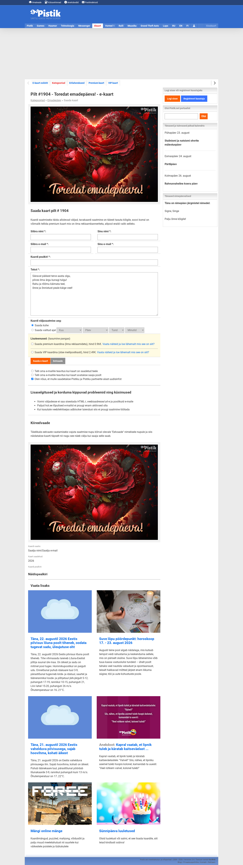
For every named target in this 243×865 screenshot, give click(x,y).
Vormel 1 (110, 25)
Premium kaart (96, 83)
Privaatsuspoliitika (191, 862)
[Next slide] (214, 83)
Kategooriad (58, 82)
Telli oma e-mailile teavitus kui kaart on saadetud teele (66, 371)
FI (187, 25)
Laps (165, 25)
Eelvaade (58, 361)
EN (180, 25)
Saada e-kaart (40, 361)
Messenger (84, 25)
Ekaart (97, 25)
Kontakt (203, 862)
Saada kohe (41, 325)
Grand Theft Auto (150, 25)
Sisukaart (211, 25)
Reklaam (211, 862)
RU (173, 25)
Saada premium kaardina (49, 344)
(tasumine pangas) (50, 338)
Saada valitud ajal (45, 330)
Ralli (121, 25)
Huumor (52, 25)
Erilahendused (76, 83)
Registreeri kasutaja (194, 98)
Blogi (180, 862)
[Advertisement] (121, 54)
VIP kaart (113, 83)
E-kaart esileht (40, 83)
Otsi (203, 116)
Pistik (30, 25)
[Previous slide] (28, 83)
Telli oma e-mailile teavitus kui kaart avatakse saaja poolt (67, 375)
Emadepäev (54, 100)
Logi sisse (172, 98)
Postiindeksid (91, 2)
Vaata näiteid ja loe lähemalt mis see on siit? (128, 344)
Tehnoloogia (67, 25)
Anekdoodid (73, 2)
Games (40, 25)
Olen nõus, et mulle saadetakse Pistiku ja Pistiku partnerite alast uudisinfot (78, 379)
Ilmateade (36, 2)
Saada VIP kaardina (46, 352)
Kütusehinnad (54, 2)
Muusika (132, 25)
